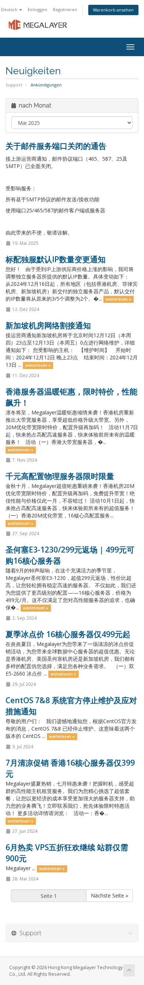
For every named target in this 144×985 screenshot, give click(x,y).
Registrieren (65, 9)
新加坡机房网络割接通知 (48, 325)
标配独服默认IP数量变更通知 (56, 259)
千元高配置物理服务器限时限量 (60, 476)
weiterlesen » (118, 299)
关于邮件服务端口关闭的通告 (56, 146)
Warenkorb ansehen (113, 10)
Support (14, 85)
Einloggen (37, 9)
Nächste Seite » (109, 895)
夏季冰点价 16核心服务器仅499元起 (68, 634)
